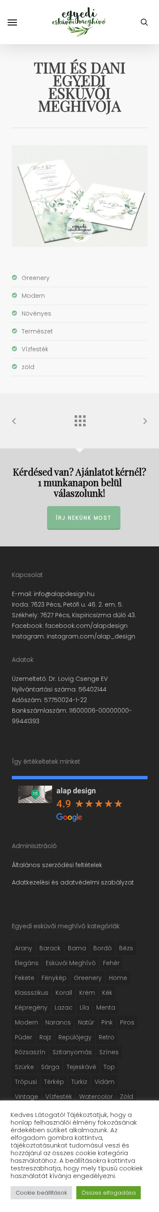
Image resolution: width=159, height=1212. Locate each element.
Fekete (24, 978)
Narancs (58, 1022)
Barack (50, 948)
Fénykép (54, 978)
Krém (87, 992)
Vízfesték (58, 1096)
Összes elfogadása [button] (108, 1193)
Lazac (64, 1007)
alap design (76, 790)
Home (118, 978)
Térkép (54, 1082)
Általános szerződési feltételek (57, 865)
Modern (26, 1022)
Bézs (126, 948)
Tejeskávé (81, 1067)
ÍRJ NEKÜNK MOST (84, 517)
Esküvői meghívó (71, 963)
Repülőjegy (75, 1037)
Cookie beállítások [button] (41, 1193)
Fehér (111, 963)
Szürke (24, 1067)
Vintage (26, 1096)
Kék (107, 992)
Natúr (86, 1022)
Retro (106, 1037)
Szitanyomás (72, 1052)
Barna (77, 948)
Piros (127, 1022)
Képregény (31, 1007)
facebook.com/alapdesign (86, 625)
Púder (23, 1037)
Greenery (88, 978)
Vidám (104, 1082)
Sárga (50, 1067)
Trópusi (26, 1082)
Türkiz (79, 1082)
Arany (23, 948)
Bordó (102, 948)
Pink (107, 1022)
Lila (84, 1007)
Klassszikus (31, 992)
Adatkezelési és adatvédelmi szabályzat (73, 882)
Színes (109, 1052)
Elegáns (27, 963)
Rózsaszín (30, 1052)
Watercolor (96, 1096)
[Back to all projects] (79, 418)
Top (109, 1067)
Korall (64, 992)
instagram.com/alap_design (90, 636)
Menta (105, 1007)
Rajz (45, 1037)
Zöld (126, 1096)
